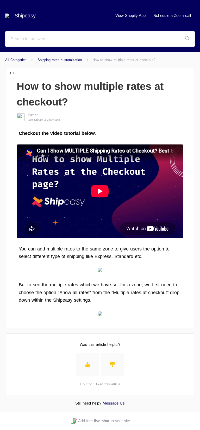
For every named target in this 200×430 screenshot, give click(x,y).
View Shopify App (130, 15)
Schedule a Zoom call (172, 15)
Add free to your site (104, 421)
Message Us (114, 403)
